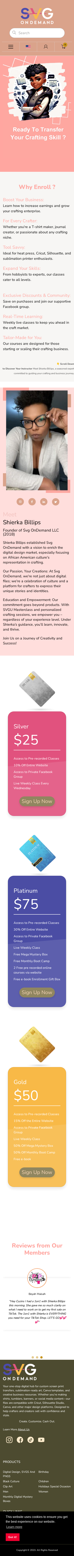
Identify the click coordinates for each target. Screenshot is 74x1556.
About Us (24, 1429)
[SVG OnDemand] (37, 16)
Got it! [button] (12, 1537)
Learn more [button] (14, 1527)
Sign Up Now (37, 801)
